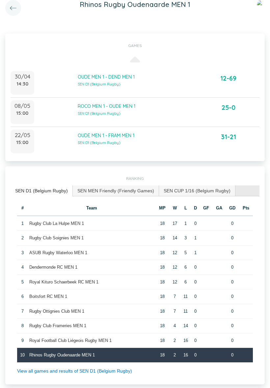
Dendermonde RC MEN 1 (53, 267)
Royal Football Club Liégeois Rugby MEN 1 (70, 340)
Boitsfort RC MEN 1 (48, 296)
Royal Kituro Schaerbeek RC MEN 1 (63, 281)
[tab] (42, 190)
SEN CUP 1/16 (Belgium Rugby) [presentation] (197, 190)
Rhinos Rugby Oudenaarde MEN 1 (62, 354)
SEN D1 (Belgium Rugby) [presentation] (41, 190)
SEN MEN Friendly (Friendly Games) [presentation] (115, 190)
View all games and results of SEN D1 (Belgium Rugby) (74, 371)
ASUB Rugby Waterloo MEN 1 (58, 252)
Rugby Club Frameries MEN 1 (57, 325)
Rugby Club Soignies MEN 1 (56, 237)
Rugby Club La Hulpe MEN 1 (56, 223)
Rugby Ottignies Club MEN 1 (56, 311)
